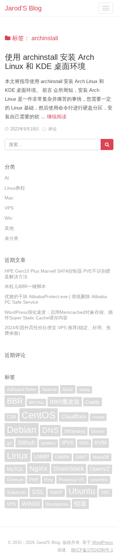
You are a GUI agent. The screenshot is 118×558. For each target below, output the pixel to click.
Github (26, 442)
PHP (33, 479)
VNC (105, 492)
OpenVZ (100, 469)
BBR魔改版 (65, 401)
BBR (15, 401)
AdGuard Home (21, 389)
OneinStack (68, 468)
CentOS (38, 415)
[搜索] (107, 144)
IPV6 (67, 443)
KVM (101, 443)
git (9, 443)
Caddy (93, 402)
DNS (50, 430)
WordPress (102, 542)
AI (7, 177)
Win (8, 218)
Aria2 (67, 389)
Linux (17, 455)
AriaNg (84, 390)
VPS (9, 208)
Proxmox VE (71, 479)
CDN (11, 417)
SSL (38, 491)
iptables (48, 443)
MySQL (15, 469)
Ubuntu (82, 491)
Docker (98, 431)
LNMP (41, 457)
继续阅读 (57, 116)
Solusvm (16, 492)
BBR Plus (36, 402)
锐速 (80, 503)
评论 (52, 129)
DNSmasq (74, 431)
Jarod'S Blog (23, 8)
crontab (98, 417)
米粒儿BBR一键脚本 (25, 286)
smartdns (99, 480)
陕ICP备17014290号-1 (92, 550)
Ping (48, 480)
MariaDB (101, 457)
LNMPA (62, 457)
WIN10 (31, 503)
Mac (9, 197)
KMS (84, 443)
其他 (9, 228)
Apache (49, 389)
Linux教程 (15, 188)
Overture (15, 480)
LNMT (81, 457)
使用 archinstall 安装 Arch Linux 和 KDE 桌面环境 (49, 62)
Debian (21, 429)
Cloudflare (73, 417)
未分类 (11, 238)
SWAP (56, 492)
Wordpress (57, 504)
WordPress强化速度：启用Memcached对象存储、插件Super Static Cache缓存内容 (59, 315)
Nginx (39, 468)
